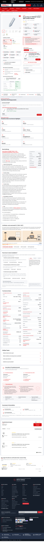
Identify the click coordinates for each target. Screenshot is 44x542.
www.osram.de (6, 380)
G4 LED (23, 487)
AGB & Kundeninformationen (16, 504)
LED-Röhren (18, 8)
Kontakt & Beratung (14, 501)
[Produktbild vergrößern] (20, 28)
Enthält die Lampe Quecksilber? (8, 361)
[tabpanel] (35, 270)
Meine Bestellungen (25, 501)
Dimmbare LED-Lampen (15, 495)
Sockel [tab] (31, 258)
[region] (25, 466)
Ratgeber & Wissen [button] (14, 10)
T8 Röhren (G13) (35, 486)
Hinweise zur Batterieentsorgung (7, 519)
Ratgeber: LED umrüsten (4, 500)
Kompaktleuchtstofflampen (36, 488)
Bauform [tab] (35, 258)
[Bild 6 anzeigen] (19, 31)
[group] (22, 436)
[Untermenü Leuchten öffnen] (32, 8)
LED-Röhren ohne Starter (36, 491)
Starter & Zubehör (35, 492)
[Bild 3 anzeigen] (10, 31)
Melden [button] (24, 447)
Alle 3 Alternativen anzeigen (32, 62)
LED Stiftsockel (24, 495)
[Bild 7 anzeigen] (3, 34)
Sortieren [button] (4, 428)
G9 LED (23, 486)
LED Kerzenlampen (14, 490)
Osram (2, 486)
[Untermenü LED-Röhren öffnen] (20, 8)
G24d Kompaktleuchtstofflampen (8, 12)
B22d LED (23, 492)
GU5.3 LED (23, 490)
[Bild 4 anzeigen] (13, 31)
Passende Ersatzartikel (16, 74)
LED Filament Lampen (15, 492)
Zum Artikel (38, 59)
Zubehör (3, 10)
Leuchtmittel (24, 8)
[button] (9, 466)
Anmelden (23, 500)
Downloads (12, 57)
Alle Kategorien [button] (5, 8)
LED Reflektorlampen (15, 491)
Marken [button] (8, 10)
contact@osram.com (7, 379)
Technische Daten (6, 55)
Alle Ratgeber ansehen (4, 508)
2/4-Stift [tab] (39, 258)
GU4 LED (23, 491)
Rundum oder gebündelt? (7, 334)
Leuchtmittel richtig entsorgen (26, 345)
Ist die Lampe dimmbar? (7, 358)
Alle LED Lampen (14, 496)
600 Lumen (8, 160)
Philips (2, 487)
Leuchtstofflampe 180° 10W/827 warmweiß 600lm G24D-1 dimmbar (34, 54)
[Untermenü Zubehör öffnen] (5, 10)
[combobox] (19, 5)
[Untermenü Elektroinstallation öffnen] (40, 8)
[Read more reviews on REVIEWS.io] (4, 469)
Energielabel (13, 54)
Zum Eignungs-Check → (7, 63)
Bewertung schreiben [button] (37, 425)
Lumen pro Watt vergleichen (5, 312)
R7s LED (23, 488)
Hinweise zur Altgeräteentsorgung (7, 520)
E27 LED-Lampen (14, 486)
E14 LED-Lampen (14, 487)
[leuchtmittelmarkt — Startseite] (6, 5)
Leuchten (29, 8)
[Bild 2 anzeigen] (6, 31)
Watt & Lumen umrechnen (5, 505)
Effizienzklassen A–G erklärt (26, 341)
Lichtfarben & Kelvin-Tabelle (6, 320)
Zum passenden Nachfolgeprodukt (31, 43)
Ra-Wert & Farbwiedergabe (5, 329)
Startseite (2, 12)
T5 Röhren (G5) (35, 487)
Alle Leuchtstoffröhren (36, 495)
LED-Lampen (12, 8)
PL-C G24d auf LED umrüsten (6, 303)
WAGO (2, 491)
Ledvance (2, 490)
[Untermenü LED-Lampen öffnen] (14, 8)
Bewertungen (6, 57)
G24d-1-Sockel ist (17, 207)
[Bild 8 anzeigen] (6, 34)
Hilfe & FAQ (13, 500)
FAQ (17, 54)
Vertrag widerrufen (25, 503)
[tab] (38, 429)
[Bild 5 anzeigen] (16, 31)
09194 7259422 (27, 72)
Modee (2, 492)
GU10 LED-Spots (14, 488)
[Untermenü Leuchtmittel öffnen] (27, 8)
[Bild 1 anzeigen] (3, 31)
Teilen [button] (26, 447)
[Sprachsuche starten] (25, 5)
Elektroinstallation (36, 8)
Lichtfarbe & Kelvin (3, 504)
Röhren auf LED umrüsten (5, 501)
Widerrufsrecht (14, 505)
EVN (1, 488)
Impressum (13, 508)
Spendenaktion (5, 521)
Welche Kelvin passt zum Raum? (7, 316)
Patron (2, 495)
